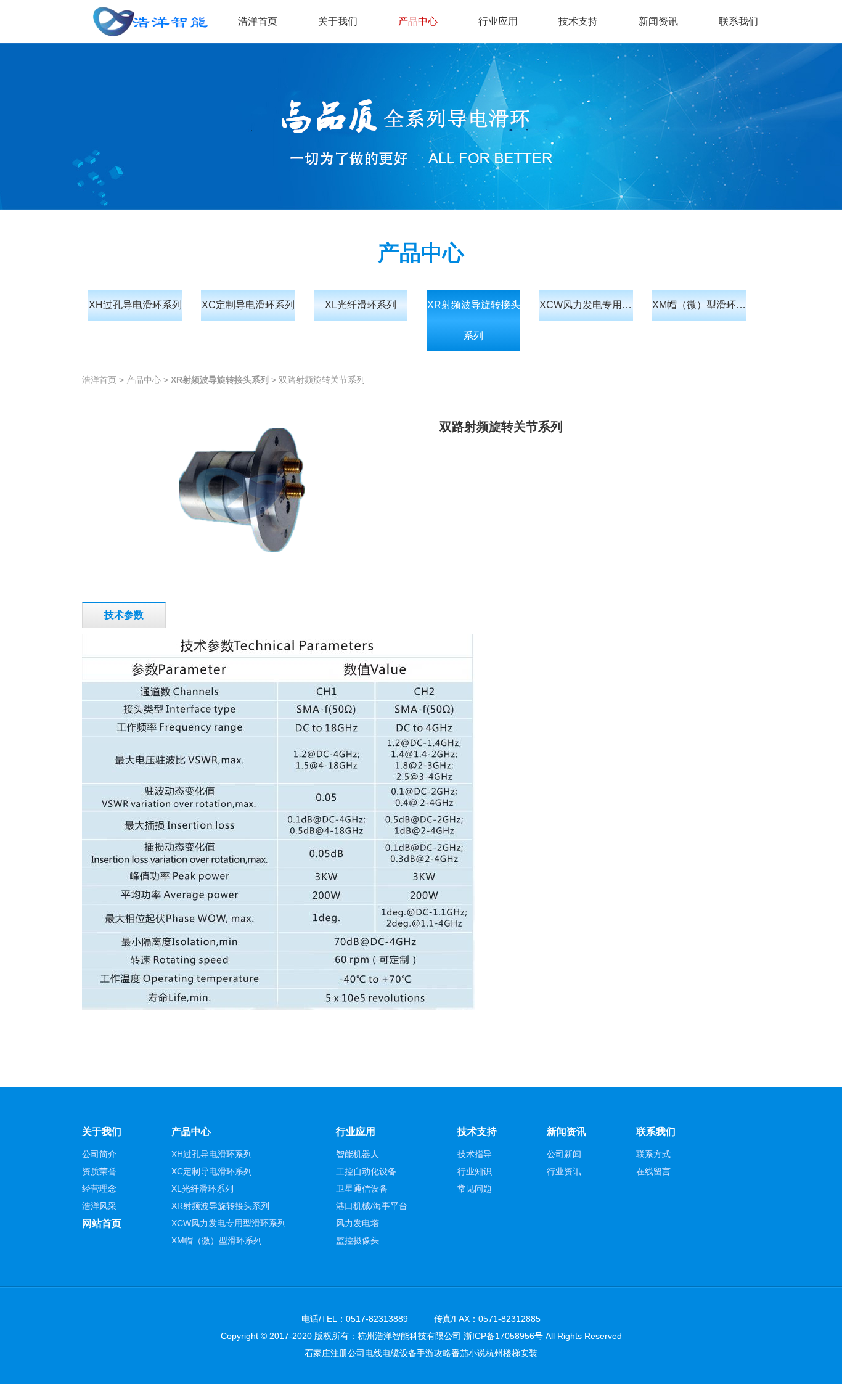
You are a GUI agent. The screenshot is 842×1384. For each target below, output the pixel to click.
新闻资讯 (658, 21)
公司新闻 (564, 1154)
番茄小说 (468, 1353)
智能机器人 (357, 1154)
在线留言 (653, 1171)
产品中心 (418, 21)
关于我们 (338, 21)
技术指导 (474, 1154)
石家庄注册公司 (335, 1353)
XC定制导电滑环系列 (248, 305)
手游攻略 (434, 1353)
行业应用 (498, 21)
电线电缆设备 (391, 1353)
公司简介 (99, 1154)
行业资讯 (564, 1171)
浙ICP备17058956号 (503, 1336)
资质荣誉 (99, 1171)
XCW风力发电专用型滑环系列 (586, 305)
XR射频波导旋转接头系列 (473, 320)
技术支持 (578, 21)
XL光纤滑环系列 (360, 305)
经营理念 (99, 1189)
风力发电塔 (357, 1223)
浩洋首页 (257, 21)
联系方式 (653, 1154)
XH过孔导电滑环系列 (135, 305)
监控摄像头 (357, 1240)
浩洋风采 (99, 1206)
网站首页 (101, 1223)
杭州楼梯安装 (511, 1353)
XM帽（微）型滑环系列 (699, 305)
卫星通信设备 (362, 1189)
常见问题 (474, 1189)
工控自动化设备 (366, 1171)
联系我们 (738, 21)
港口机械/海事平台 (371, 1206)
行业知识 (474, 1171)
